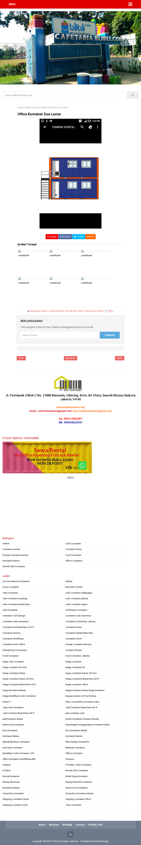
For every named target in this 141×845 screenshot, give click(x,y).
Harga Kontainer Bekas (14, 690)
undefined (23, 255)
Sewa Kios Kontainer (13, 793)
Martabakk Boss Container (16, 741)
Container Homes (11, 549)
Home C (7, 701)
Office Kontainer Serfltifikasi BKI (19, 759)
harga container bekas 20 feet (81, 673)
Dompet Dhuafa (74, 650)
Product (7, 770)
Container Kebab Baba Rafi (79, 633)
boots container (11, 587)
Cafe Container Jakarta (65, 841)
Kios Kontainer (10, 730)
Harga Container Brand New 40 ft (19, 684)
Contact (80, 824)
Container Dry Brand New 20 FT (18, 627)
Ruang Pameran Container (79, 781)
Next (119, 358)
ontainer (7, 764)
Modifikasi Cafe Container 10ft (18, 753)
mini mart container (12, 747)
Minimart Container (75, 747)
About (42, 824)
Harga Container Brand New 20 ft (82, 678)
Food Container (73, 555)
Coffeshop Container (76, 610)
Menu (12, 4)
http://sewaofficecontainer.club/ (83, 701)
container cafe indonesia (78, 615)
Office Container (74, 560)
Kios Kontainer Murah (76, 730)
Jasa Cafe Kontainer (13, 707)
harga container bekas (14, 673)
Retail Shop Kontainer (77, 776)
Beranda (70, 358)
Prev (21, 358)
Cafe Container (73, 543)
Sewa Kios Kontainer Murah (79, 793)
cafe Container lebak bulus (16, 604)
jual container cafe (75, 713)
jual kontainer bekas (13, 718)
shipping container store (15, 804)
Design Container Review (15, 555)
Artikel (6, 543)
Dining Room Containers (15, 650)
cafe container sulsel (76, 604)
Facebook (65, 236)
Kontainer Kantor (11, 560)
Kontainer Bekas (11, 736)
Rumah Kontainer (11, 787)
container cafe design (14, 615)
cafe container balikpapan (79, 592)
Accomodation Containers (16, 581)
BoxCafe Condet (74, 587)
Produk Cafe (95, 824)
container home (74, 627)
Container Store (74, 549)
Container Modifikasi (13, 638)
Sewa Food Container (77, 787)
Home (21, 107)
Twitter (79, 236)
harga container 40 (75, 667)
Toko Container (73, 804)
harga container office (77, 684)
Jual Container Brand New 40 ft (18, 713)
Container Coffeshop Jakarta (80, 621)
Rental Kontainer (11, 776)
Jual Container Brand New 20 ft (81, 707)
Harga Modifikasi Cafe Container (19, 695)
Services (54, 824)
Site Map (67, 824)
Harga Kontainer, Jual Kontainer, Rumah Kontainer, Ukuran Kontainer (67, 311)
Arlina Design (101, 841)
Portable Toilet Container (78, 764)
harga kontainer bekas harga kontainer (85, 690)
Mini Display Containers (77, 741)
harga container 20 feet (15, 667)
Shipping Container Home (16, 799)
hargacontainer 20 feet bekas (81, 695)
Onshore (70, 759)
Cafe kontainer (10, 610)
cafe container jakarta (77, 598)
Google (52, 236)
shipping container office (78, 799)
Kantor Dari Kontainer (13, 724)
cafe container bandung (15, 598)
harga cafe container (13, 661)
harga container (74, 661)
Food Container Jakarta (78, 655)
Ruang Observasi (11, 781)
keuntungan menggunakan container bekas (88, 724)
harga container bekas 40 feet (18, 678)
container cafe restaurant (16, 621)
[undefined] (33, 251)
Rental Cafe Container (14, 566)
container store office (14, 644)
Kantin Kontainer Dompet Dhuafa (82, 718)
